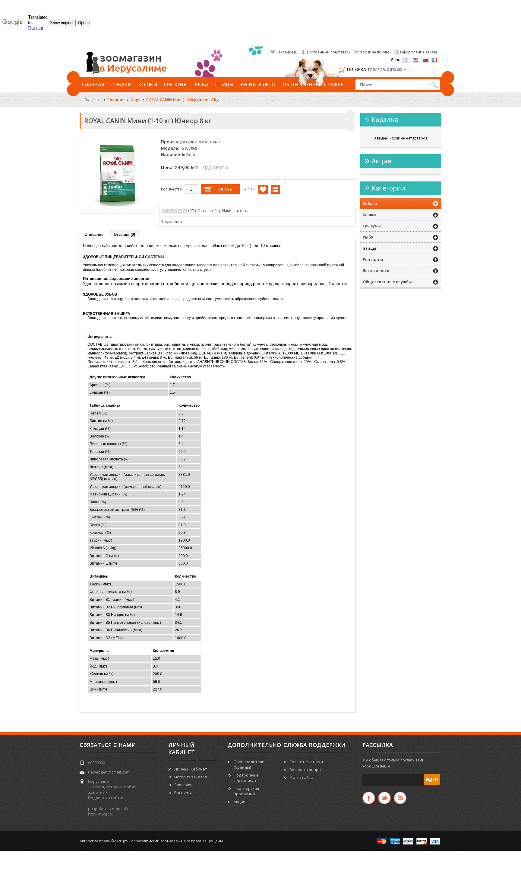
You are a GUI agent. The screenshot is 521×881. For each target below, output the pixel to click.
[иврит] (405, 60)
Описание (93, 234)
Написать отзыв (236, 210)
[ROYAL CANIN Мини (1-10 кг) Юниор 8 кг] (117, 207)
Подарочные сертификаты (247, 777)
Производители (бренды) (249, 764)
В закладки (263, 189)
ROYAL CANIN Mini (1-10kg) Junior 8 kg (182, 99)
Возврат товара (305, 769)
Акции (239, 801)
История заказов (190, 777)
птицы (224, 84)
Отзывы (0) (124, 234)
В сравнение (275, 189)
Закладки (183, 784)
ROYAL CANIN (209, 142)
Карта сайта (301, 777)
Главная (93, 84)
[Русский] (425, 60)
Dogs (135, 99)
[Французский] (434, 60)
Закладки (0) (287, 52)
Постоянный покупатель (329, 52)
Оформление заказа (418, 52)
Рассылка (183, 792)
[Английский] (415, 60)
